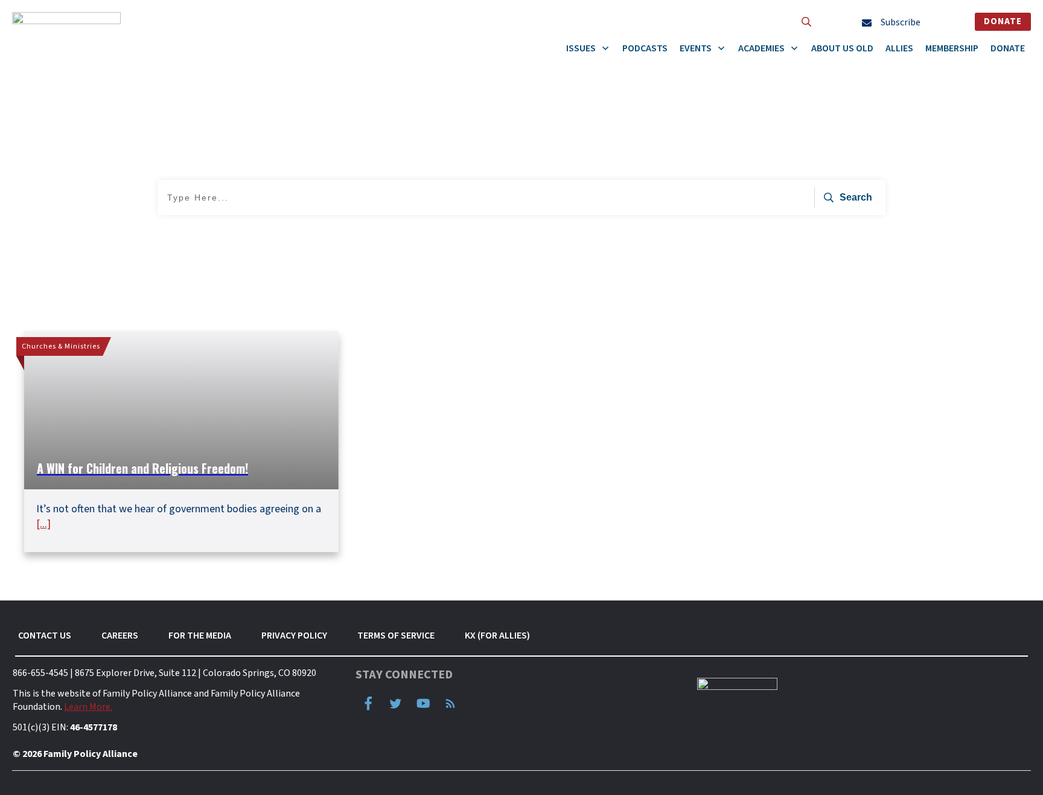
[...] (43, 524)
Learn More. (88, 706)
